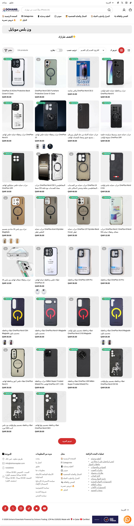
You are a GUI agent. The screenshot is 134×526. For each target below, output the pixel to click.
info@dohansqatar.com (15, 463)
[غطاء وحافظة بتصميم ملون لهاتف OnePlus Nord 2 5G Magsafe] (83, 312)
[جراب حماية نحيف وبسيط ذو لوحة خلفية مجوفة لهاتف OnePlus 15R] (116, 116)
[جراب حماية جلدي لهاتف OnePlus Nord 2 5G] (116, 166)
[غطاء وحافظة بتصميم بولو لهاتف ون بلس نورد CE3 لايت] (17, 406)
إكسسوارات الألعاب (98, 487)
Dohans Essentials (16, 519)
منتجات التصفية (96, 490)
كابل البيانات (95, 476)
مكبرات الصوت (96, 470)
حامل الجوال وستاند (98, 479)
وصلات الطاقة (96, 485)
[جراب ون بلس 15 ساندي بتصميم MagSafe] (17, 210)
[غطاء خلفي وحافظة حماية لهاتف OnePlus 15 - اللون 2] (43, 291)
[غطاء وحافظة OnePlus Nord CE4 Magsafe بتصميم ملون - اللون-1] (4, 342)
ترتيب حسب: (72, 50)
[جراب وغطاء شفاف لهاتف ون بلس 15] (17, 261)
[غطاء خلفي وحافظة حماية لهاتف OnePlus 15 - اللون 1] (37, 291)
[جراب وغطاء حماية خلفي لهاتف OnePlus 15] (50, 116)
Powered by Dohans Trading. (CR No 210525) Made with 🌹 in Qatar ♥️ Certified (57, 519)
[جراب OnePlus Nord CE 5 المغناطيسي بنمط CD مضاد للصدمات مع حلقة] (50, 166)
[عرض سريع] (29, 62)
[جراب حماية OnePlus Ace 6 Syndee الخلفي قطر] (50, 210)
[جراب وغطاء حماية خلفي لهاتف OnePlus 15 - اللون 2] (43, 146)
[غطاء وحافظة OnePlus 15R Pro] (83, 261)
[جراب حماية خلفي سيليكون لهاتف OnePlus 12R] (17, 166)
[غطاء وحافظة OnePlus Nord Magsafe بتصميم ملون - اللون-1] (103, 342)
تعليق (11, 3)
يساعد (4, 3)
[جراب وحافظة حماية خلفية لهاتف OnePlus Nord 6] (116, 72)
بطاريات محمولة (97, 473)
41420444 (9, 468)
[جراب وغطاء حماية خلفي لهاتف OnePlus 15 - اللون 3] (50, 146)
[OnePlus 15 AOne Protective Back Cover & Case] (17, 72)
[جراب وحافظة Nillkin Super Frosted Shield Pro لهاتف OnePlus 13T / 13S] (50, 362)
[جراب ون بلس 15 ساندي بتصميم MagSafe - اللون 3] (17, 241)
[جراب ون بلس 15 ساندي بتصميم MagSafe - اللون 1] (4, 241)
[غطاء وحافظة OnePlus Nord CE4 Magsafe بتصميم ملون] (17, 312)
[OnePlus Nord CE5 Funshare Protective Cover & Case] (50, 72)
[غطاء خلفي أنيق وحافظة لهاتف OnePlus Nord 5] (17, 362)
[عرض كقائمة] (129, 50)
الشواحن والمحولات (98, 467)
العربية (108, 3)
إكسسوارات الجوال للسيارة (101, 482)
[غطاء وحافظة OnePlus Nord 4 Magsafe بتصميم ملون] (50, 312)
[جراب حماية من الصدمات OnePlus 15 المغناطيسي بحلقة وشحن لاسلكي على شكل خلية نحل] (83, 166)
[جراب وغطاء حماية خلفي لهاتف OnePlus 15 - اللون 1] (37, 146)
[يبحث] (109, 9)
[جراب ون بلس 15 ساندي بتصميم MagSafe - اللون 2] (11, 241)
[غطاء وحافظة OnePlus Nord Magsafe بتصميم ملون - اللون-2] (109, 342)
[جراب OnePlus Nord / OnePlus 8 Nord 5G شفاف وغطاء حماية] (116, 210)
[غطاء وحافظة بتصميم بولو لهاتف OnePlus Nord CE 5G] (116, 362)
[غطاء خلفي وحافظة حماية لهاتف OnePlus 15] (50, 261)
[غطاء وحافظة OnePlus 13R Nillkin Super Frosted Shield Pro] (83, 362)
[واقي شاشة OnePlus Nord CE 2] (83, 72)
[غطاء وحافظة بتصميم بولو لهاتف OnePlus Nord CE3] (50, 406)
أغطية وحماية (96, 459)
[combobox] (67, 10)
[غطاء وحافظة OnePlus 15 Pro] (116, 261)
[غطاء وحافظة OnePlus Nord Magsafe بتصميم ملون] (116, 312)
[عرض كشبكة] (121, 50)
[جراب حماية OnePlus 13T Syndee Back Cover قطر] (83, 210)
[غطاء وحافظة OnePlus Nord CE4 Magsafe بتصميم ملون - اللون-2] (11, 342)
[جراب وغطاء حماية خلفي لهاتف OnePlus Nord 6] (17, 116)
